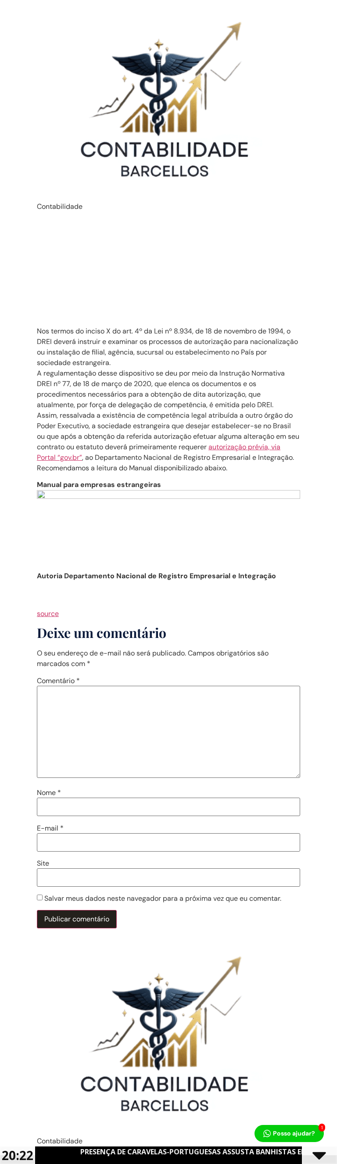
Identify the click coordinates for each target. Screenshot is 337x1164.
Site (43, 863)
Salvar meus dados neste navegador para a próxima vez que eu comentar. (162, 898)
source (48, 613)
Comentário (58, 680)
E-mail (50, 828)
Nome (49, 792)
